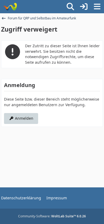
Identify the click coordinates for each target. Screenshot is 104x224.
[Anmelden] (83, 6)
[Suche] (70, 6)
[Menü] (97, 6)
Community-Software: (52, 216)
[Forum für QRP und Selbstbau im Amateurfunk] (10, 6)
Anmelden (24, 118)
